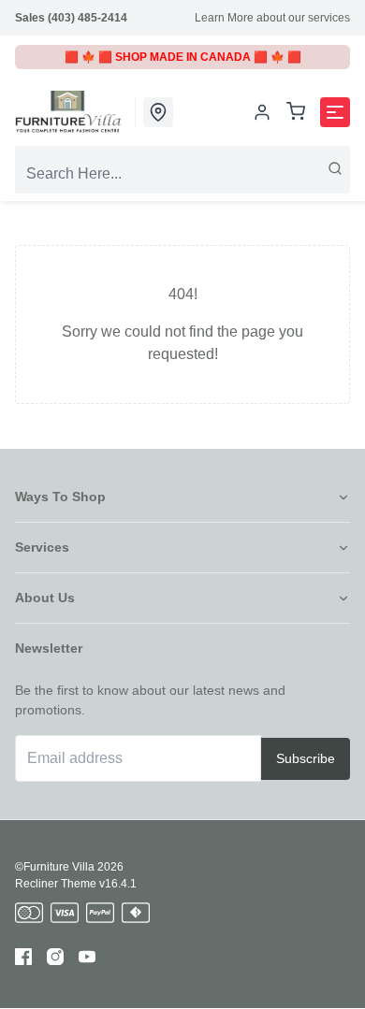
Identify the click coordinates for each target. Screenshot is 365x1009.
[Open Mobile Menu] (335, 112)
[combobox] (182, 174)
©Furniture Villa (55, 866)
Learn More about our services (272, 17)
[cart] (295, 112)
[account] (262, 112)
